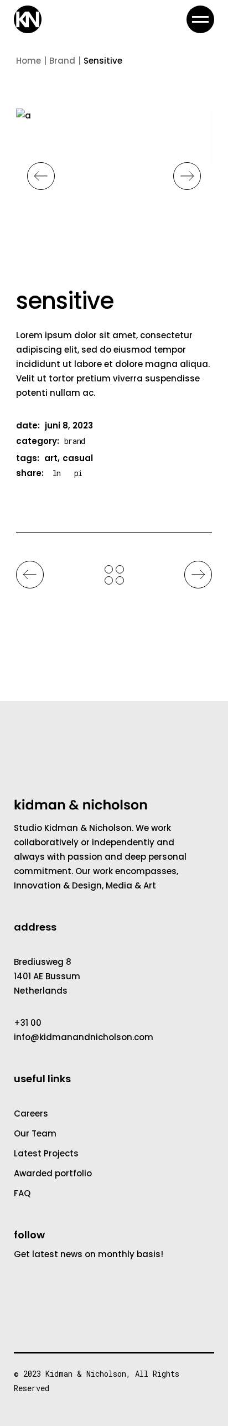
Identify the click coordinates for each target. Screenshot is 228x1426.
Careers (31, 1113)
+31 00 (28, 1023)
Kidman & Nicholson (85, 1373)
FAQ (22, 1193)
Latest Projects (46, 1153)
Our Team (35, 1133)
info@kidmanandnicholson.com (83, 1037)
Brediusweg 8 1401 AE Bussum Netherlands (47, 976)
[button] (41, 176)
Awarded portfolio (53, 1173)
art (51, 458)
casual (78, 458)
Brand (74, 441)
